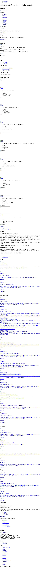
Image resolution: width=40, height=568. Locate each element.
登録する (2, 226)
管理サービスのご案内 (6, 547)
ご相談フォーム (5, 257)
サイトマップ (5, 561)
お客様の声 (4, 513)
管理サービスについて (6, 256)
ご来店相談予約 (5, 525)
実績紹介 (4, 21)
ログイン (4, 228)
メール (3, 563)
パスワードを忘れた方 (6, 229)
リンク (3, 562)
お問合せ (4, 555)
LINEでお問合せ (5, 523)
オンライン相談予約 (6, 526)
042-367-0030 (2, 516)
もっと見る (2, 291)
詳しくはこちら (3, 39)
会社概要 (4, 24)
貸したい (4, 22)
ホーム (3, 549)
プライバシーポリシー (6, 552)
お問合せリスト (5, 559)
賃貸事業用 (4, 20)
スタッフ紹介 (5, 23)
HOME (3, 19)
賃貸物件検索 (2, 32)
